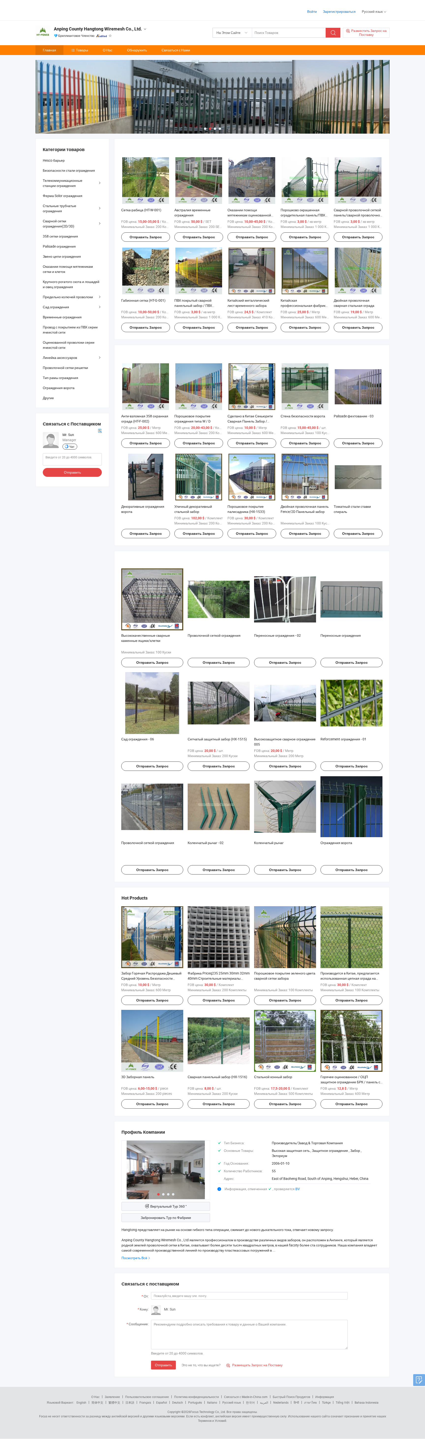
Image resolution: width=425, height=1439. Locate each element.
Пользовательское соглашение (147, 1397)
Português (195, 1402)
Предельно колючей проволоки (68, 297)
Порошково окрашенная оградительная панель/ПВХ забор (303, 215)
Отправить (163, 1365)
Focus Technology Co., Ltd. (208, 1412)
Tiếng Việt (342, 1402)
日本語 (129, 1402)
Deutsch (177, 1402)
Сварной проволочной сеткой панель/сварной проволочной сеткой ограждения (358, 215)
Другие (48, 397)
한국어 (250, 1402)
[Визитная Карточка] (100, 430)
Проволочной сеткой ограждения (214, 635)
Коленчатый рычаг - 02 (206, 842)
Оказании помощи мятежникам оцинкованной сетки (249, 215)
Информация (324, 1397)
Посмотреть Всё (134, 1258)
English (81, 1402)
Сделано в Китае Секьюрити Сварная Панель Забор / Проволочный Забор (250, 421)
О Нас (107, 50)
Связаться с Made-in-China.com (246, 1397)
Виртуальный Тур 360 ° (168, 1206)
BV (297, 1188)
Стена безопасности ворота (303, 416)
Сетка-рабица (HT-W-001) (141, 210)
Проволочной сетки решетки (65, 367)
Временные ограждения (62, 317)
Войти (312, 11)
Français (145, 1402)
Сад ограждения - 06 (137, 739)
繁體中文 (114, 1402)
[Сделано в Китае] (67, 9)
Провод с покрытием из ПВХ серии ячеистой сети (70, 330)
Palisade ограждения (59, 246)
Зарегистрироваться (339, 11)
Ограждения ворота (336, 842)
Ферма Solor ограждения (62, 195)
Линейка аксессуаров (60, 357)
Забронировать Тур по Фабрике (166, 1217)
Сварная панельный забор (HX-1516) (217, 1076)
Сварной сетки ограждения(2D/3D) (58, 223)
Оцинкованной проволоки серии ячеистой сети (68, 345)
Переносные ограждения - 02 (277, 635)
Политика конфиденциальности (196, 1397)
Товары (82, 50)
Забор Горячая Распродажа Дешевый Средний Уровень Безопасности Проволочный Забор (151, 978)
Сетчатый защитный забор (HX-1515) (217, 739)
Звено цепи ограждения (62, 256)
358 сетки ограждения (60, 236)
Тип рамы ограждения (60, 377)
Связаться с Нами (176, 50)
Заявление (112, 1397)
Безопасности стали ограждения (69, 170)
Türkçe (326, 1402)
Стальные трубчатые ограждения (59, 208)
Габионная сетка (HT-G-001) (143, 300)
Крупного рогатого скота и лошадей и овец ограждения (71, 284)
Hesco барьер (54, 160)
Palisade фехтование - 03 (354, 416)
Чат (72, 447)
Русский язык (231, 1402)
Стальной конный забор (273, 1076)
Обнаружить (137, 50)
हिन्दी (296, 1402)
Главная (49, 50)
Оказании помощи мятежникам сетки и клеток (68, 269)
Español (161, 1402)
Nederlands (280, 1402)
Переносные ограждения (340, 635)
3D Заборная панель (137, 1076)
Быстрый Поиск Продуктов (291, 1397)
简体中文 (97, 1402)
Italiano (212, 1402)
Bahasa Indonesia (367, 1402)
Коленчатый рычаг (269, 842)
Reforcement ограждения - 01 (343, 739)
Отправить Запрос (146, 237)
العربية (264, 1402)
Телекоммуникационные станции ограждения (62, 183)
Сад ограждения (56, 307)
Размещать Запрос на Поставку (254, 1365)
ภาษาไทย (310, 1402)
